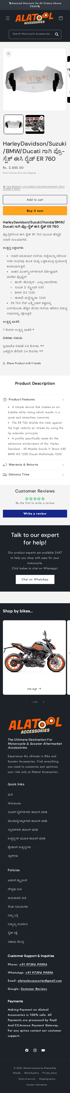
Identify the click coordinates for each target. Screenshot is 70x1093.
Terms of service (26, 1078)
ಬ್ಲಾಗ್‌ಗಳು (13, 856)
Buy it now (35, 211)
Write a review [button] (35, 513)
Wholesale (14, 803)
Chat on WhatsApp (35, 579)
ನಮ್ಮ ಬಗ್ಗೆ (13, 915)
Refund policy (31, 1072)
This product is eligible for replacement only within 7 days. (34, 187)
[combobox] (35, 34)
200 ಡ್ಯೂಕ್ (32, 689)
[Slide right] (43, 702)
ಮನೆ (10, 795)
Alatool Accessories (33, 1068)
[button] (8, 18)
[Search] (56, 34)
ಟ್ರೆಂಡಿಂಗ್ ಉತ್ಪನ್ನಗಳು (19, 847)
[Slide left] (26, 702)
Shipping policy (47, 1078)
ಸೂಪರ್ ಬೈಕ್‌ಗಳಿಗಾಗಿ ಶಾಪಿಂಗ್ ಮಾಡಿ (27, 812)
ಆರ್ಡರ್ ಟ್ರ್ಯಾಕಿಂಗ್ (17, 880)
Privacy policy (50, 1072)
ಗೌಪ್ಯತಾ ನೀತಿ (15, 889)
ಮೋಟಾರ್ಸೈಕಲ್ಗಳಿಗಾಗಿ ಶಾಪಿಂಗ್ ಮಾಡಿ (27, 821)
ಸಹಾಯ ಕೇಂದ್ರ (16, 942)
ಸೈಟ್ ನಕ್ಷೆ (13, 933)
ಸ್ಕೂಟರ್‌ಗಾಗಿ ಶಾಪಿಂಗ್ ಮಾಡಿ (23, 830)
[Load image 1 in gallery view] (13, 124)
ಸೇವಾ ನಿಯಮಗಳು (18, 907)
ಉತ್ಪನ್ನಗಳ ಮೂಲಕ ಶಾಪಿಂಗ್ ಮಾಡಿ (27, 838)
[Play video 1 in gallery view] (35, 124)
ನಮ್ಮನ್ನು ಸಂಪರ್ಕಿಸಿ (18, 924)
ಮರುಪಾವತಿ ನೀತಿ (17, 898)
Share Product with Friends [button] (24, 363)
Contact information (37, 1084)
